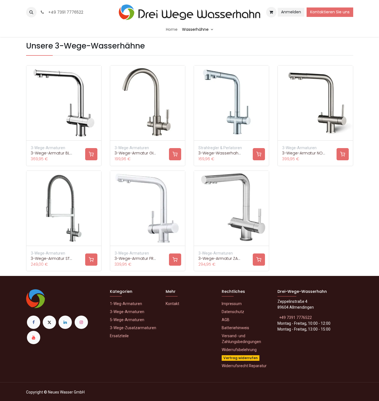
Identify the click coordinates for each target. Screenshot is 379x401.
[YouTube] (33, 337)
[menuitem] (172, 29)
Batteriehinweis (235, 328)
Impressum (232, 303)
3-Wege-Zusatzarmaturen (133, 328)
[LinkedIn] (65, 322)
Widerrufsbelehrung (239, 349)
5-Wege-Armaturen (127, 320)
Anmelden (291, 12)
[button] (31, 12)
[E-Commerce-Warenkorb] (271, 12)
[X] (49, 322)
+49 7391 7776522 (64, 12)
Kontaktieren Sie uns (330, 12)
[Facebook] (33, 322)
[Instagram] (81, 322)
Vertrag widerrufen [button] (240, 358)
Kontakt (172, 303)
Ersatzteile (119, 336)
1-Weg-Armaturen (126, 303)
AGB (225, 320)
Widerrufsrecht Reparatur (244, 366)
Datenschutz (233, 311)
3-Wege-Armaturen (127, 311)
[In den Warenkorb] (91, 154)
